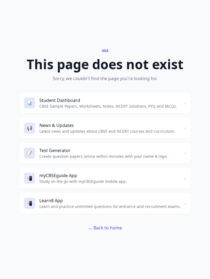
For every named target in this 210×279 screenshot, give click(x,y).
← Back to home (105, 228)
